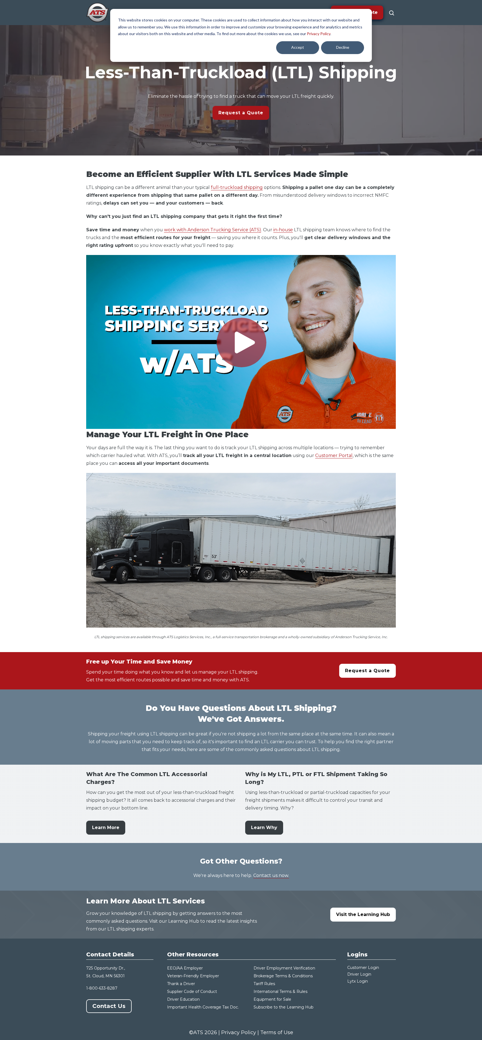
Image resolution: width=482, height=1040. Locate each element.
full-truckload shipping (237, 187)
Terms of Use (276, 1032)
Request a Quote (240, 112)
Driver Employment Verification (284, 968)
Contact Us (109, 1006)
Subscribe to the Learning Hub (284, 1007)
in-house (283, 229)
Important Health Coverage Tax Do (201, 1007)
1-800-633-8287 (101, 988)
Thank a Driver (181, 983)
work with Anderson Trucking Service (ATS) (212, 229)
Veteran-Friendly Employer (193, 975)
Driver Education (183, 999)
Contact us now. (271, 875)
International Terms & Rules (280, 991)
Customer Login (363, 967)
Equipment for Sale (272, 999)
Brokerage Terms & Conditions (283, 975)
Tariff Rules (264, 983)
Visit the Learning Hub (363, 914)
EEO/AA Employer (185, 968)
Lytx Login (357, 981)
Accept (297, 47)
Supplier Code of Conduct (192, 991)
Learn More (105, 827)
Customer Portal (334, 455)
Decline (342, 47)
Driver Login (359, 974)
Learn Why (264, 827)
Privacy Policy (318, 33)
